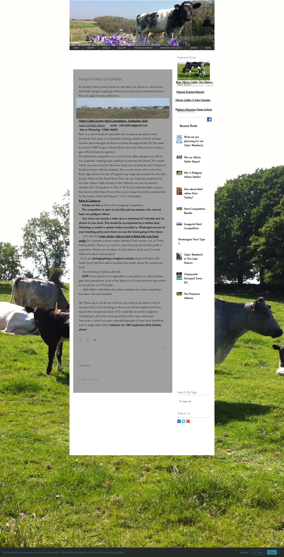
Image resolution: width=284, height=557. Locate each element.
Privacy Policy (116, 552)
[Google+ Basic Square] (188, 421)
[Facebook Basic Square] (179, 421)
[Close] (280, 552)
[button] (142, 23)
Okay (272, 552)
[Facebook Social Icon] (209, 119)
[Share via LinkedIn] (94, 339)
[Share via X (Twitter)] (87, 339)
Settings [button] (244, 552)
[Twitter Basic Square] (183, 421)
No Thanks (257, 552)
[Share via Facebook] (80, 339)
